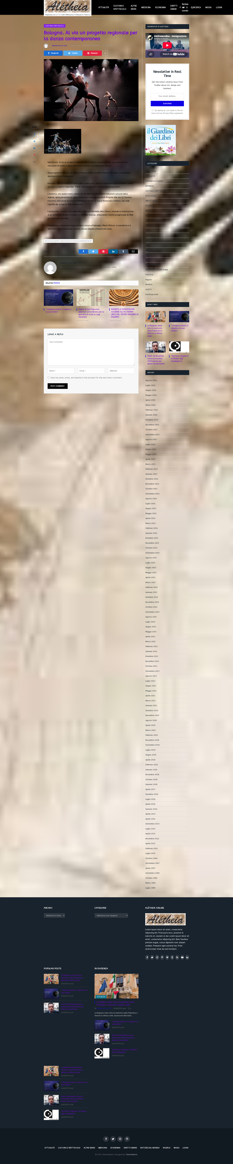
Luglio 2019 (150, 750)
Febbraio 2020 (151, 735)
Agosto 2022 (151, 617)
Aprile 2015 (150, 814)
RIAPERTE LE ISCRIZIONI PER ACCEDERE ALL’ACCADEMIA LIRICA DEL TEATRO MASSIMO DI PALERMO (124, 313)
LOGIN (219, 7)
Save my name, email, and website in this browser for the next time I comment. (86, 378)
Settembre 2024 (152, 494)
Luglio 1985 (150, 888)
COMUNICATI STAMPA (154, 181)
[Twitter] (34, 141)
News (147, 260)
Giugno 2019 (150, 755)
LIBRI (147, 240)
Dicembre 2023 (151, 538)
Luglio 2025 (150, 444)
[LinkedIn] (34, 148)
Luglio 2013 (150, 829)
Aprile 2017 (150, 789)
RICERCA (197, 7)
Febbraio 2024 (151, 528)
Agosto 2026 (151, 380)
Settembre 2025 (152, 435)
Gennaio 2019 (151, 770)
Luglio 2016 (150, 799)
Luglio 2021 (150, 681)
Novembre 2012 (152, 839)
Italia (147, 230)
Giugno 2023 (150, 568)
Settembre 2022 (152, 612)
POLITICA (149, 275)
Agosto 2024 (151, 499)
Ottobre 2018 (151, 779)
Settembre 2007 (152, 863)
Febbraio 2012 (151, 848)
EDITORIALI (150, 211)
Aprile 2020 (150, 725)
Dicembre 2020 (151, 710)
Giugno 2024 (150, 508)
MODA (208, 7)
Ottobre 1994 (151, 878)
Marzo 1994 (150, 883)
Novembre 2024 (152, 484)
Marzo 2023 (150, 582)
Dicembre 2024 (151, 479)
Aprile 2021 (150, 696)
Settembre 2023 (152, 553)
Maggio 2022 (151, 632)
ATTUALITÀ (103, 7)
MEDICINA (146, 7)
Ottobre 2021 (151, 666)
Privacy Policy (168, 113)
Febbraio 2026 (151, 410)
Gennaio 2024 (151, 533)
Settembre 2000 (152, 873)
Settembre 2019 (152, 745)
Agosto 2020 (151, 720)
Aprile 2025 (150, 459)
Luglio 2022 (150, 622)
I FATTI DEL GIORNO (153, 220)
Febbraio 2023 (151, 587)
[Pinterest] (34, 155)
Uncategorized (151, 294)
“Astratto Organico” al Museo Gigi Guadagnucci (180, 358)
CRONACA (149, 186)
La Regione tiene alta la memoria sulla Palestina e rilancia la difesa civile (154, 331)
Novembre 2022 (152, 602)
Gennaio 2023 (151, 592)
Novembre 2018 (152, 774)
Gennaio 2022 (151, 651)
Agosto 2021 (151, 676)
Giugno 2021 (150, 686)
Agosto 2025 (151, 439)
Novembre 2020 (152, 715)
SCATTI (148, 289)
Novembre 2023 (152, 543)
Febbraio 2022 (151, 646)
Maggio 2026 (151, 395)
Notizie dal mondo (185, 7)
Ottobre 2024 (151, 489)
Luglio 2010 (150, 853)
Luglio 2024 (150, 504)
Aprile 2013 (150, 834)
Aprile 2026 (150, 400)
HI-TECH (149, 215)
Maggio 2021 (151, 691)
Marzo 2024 (150, 523)
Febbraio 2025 (151, 469)
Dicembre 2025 (151, 420)
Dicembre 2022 (151, 597)
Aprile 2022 (150, 637)
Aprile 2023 (150, 577)
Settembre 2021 (152, 671)
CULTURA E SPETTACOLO (119, 7)
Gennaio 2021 (151, 706)
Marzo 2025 (150, 464)
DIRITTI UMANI (173, 7)
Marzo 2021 (150, 701)
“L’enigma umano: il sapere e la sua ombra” (58, 310)
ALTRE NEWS (134, 7)
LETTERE (149, 235)
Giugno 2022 (150, 627)
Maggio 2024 (151, 513)
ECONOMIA (160, 7)
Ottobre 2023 (151, 548)
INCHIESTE (149, 225)
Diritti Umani (150, 196)
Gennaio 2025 (151, 474)
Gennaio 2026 (151, 415)
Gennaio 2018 (151, 784)
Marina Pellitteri (59, 46)
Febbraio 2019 (151, 765)
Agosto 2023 (151, 558)
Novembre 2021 (152, 661)
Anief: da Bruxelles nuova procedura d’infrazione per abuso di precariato (156, 360)
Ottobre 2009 (151, 858)
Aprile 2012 (150, 843)
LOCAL (148, 245)
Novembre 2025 (152, 425)
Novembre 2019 (152, 740)
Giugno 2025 (150, 449)
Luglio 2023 (150, 563)
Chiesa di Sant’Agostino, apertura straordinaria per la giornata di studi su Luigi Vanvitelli (91, 313)
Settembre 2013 (152, 824)
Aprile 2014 (150, 819)
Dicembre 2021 (151, 656)
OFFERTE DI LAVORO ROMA (156, 270)
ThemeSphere (131, 1154)
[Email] (34, 162)
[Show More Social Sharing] (105, 53)
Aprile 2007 (150, 868)
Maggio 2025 (151, 454)
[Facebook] (34, 134)
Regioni (148, 280)
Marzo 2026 (150, 405)
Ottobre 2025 (151, 430)
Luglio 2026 (150, 385)
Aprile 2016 (150, 804)
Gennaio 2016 (151, 809)
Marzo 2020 (150, 730)
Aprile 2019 (150, 760)
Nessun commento (92, 46)
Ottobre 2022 (151, 607)
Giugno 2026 (150, 390)
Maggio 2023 (151, 573)
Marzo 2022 (150, 642)
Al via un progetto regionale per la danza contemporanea (68, 241)
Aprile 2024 (150, 518)
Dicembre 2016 (151, 794)
